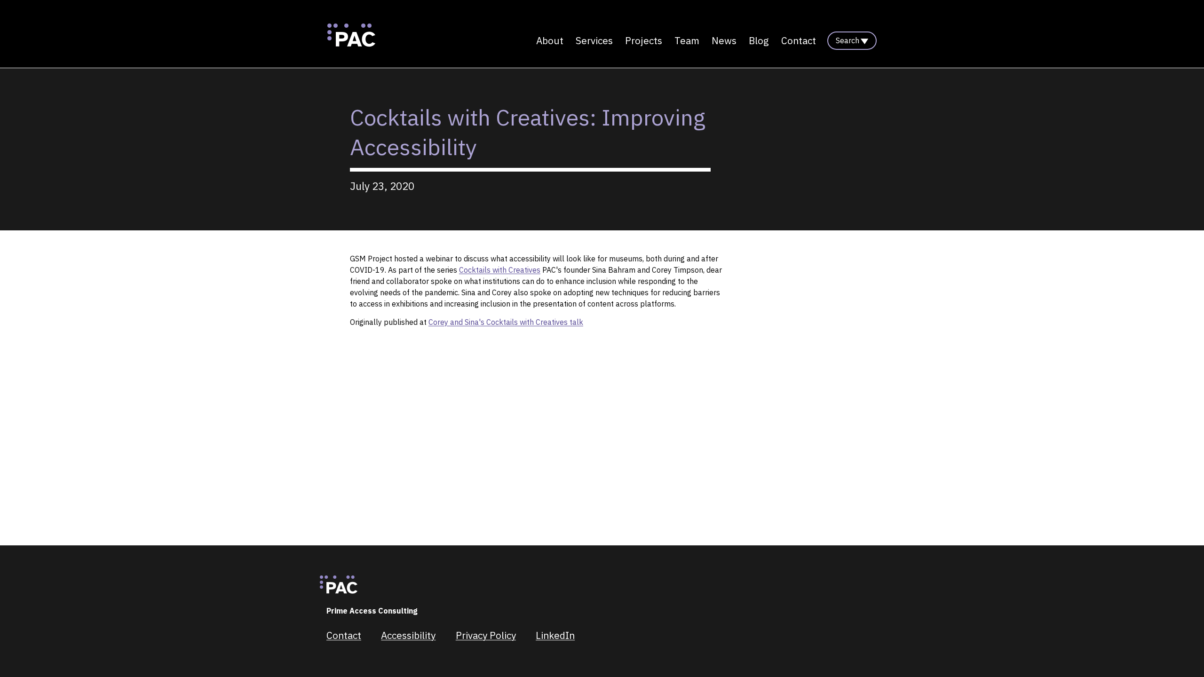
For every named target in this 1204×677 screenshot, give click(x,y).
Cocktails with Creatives (499, 270)
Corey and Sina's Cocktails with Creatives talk (505, 322)
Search (847, 40)
